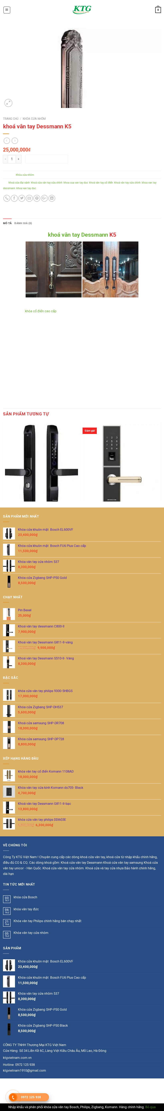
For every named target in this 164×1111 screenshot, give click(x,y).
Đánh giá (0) (23, 223)
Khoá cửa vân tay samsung (123, 863)
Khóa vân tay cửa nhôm (31, 933)
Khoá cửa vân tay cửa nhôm (63, 868)
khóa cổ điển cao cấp (40, 311)
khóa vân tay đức (26, 909)
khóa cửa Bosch (25, 897)
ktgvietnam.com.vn (17, 1058)
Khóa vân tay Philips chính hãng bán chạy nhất (47, 921)
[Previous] (3, 461)
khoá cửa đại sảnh (19, 182)
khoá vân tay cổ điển (101, 182)
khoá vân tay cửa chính (127, 182)
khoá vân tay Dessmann (78, 234)
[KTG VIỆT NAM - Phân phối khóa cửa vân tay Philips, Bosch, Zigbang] (82, 10)
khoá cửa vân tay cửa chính (46, 182)
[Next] (161, 461)
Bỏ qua (150, 1107)
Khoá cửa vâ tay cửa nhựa (104, 868)
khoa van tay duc (26, 188)
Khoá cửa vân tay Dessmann (81, 863)
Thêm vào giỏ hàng (47, 159)
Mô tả (7, 223)
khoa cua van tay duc (76, 182)
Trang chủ (10, 118)
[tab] (7, 223)
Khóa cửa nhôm (34, 118)
